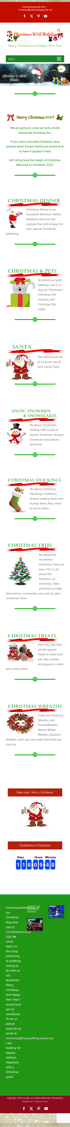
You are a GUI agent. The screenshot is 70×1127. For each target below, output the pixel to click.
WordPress (27, 1101)
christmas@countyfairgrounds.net (35, 9)
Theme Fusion (41, 1101)
